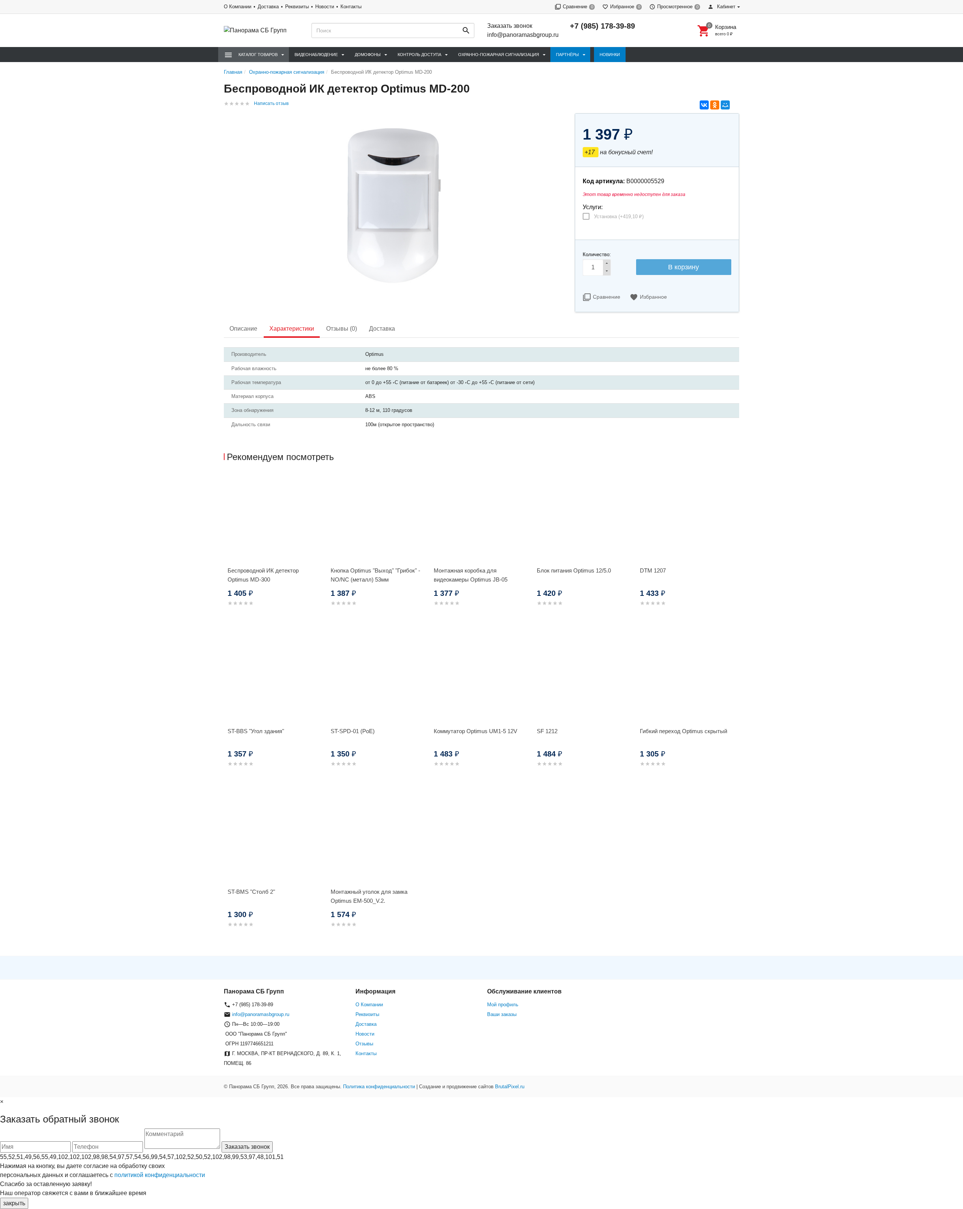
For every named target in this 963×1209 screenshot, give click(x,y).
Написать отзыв (271, 103)
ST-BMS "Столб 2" (251, 892)
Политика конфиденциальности (379, 1086)
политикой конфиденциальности (159, 1175)
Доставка (268, 6)
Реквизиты (297, 6)
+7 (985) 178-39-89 (602, 26)
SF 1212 (547, 731)
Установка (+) (619, 216)
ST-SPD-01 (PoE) (353, 731)
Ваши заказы (501, 1014)
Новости (324, 6)
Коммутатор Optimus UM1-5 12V (475, 731)
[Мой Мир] (725, 104)
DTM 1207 (653, 570)
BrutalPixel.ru (509, 1086)
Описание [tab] (243, 328)
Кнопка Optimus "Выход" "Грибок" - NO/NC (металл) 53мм (375, 575)
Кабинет (725, 6)
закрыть (14, 1203)
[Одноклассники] (714, 104)
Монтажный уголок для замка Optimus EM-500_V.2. (369, 896)
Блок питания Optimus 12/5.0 (574, 570)
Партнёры (567, 54)
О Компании (237, 6)
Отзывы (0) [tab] (341, 328)
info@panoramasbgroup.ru (523, 35)
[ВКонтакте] (704, 104)
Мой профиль (502, 1004)
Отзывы (364, 1043)
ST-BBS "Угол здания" (256, 731)
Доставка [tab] (382, 328)
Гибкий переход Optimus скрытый (683, 731)
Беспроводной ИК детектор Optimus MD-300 (263, 575)
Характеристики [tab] (291, 328)
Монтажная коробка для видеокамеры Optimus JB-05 (470, 575)
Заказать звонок (509, 26)
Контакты (351, 6)
